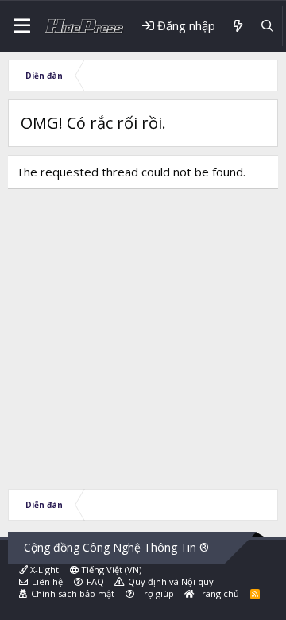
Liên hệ (47, 581)
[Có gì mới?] (237, 26)
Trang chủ (216, 593)
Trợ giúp (156, 593)
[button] (22, 26)
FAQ (95, 581)
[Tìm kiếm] (267, 26)
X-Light (43, 569)
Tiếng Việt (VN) (110, 569)
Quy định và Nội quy (171, 581)
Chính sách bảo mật (72, 593)
